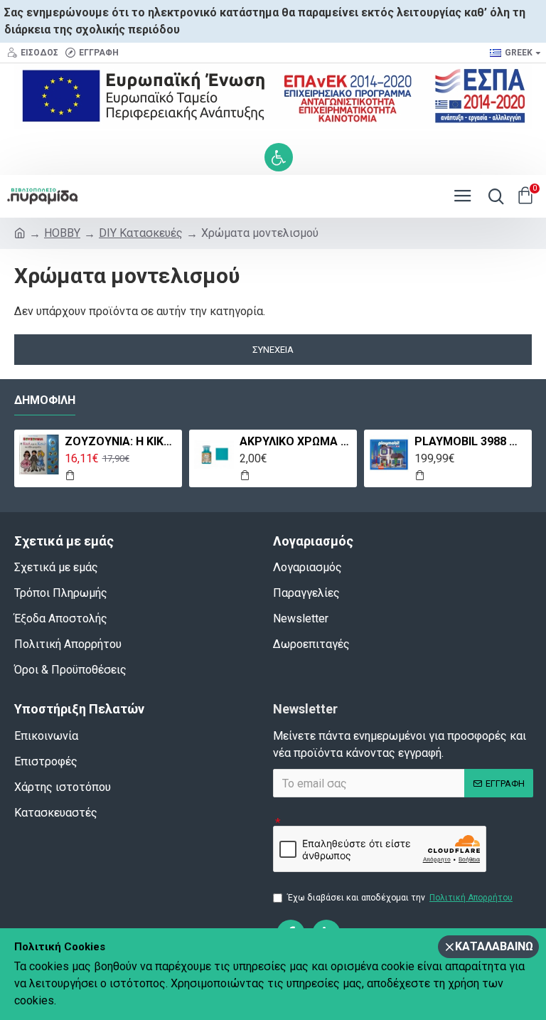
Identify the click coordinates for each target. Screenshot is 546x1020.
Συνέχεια (273, 349)
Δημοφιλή (44, 400)
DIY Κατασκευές (141, 233)
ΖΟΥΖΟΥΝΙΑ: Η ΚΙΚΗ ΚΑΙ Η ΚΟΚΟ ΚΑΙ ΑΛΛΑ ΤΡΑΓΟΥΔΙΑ (121, 441)
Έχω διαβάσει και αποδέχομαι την (400, 898)
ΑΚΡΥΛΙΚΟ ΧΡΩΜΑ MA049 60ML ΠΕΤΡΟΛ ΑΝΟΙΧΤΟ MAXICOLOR (296, 441)
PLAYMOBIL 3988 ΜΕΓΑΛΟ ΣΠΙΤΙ (471, 441)
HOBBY (62, 233)
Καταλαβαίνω (494, 946)
